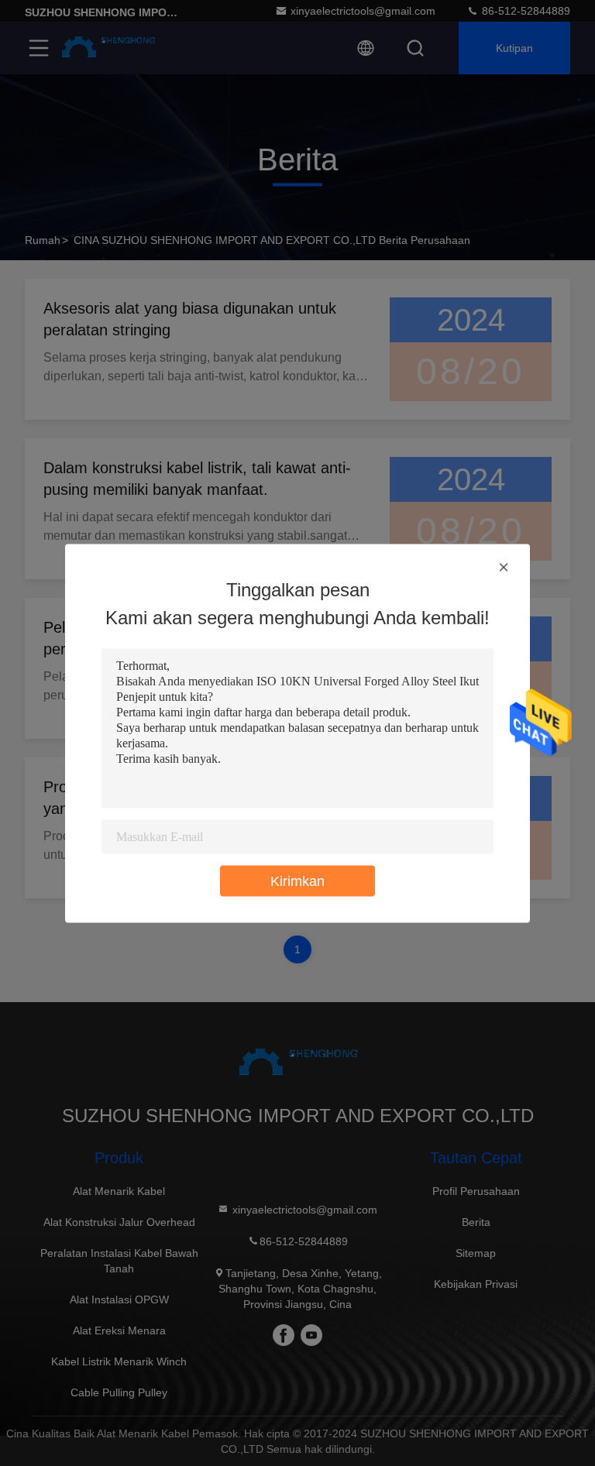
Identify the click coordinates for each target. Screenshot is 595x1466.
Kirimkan (297, 880)
